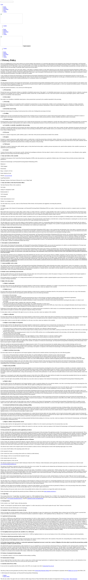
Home (4, 6)
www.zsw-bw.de (8, 175)
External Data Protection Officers (42, 570)
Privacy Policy (6, 576)
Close (2, 4)
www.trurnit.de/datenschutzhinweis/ (8, 464)
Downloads (5, 9)
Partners (5, 8)
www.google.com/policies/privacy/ (14, 498)
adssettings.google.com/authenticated (35, 498)
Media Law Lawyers (72, 570)
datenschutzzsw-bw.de (48, 566)
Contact (5, 11)
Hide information (73, 578)
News (4, 10)
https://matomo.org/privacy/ (50, 491)
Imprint (4, 575)
